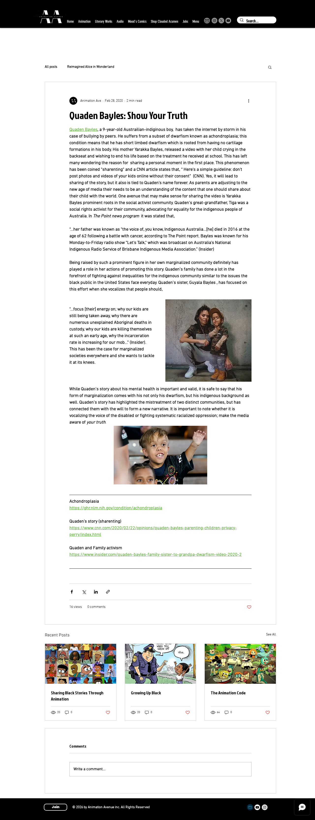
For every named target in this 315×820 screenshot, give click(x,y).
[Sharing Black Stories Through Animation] (80, 664)
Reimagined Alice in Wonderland (90, 67)
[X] (221, 20)
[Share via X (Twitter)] (83, 591)
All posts (51, 67)
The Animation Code (228, 693)
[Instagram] (214, 20)
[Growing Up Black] (160, 664)
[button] (270, 67)
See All (271, 634)
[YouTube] (228, 20)
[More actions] (249, 101)
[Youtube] (257, 807)
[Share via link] (108, 591)
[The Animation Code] (240, 664)
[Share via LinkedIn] (96, 591)
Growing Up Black (146, 693)
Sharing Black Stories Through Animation (77, 696)
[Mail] (207, 20)
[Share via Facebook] (71, 591)
